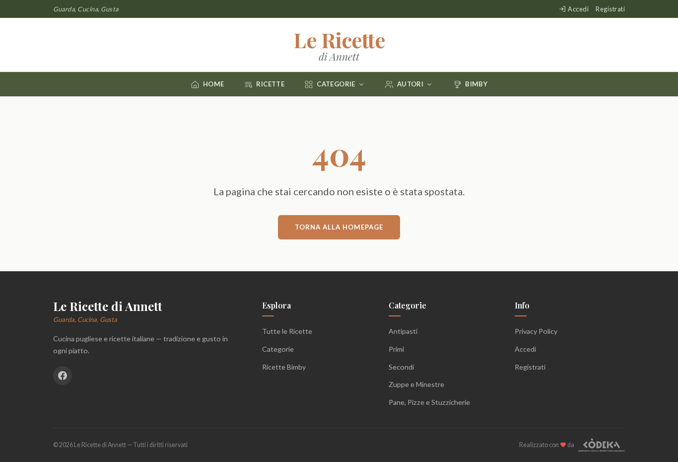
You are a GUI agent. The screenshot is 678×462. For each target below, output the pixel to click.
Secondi (401, 367)
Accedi (578, 9)
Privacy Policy (536, 331)
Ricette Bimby (284, 367)
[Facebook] (62, 375)
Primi (396, 349)
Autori (410, 84)
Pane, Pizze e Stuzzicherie (429, 402)
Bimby (476, 84)
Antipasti (403, 331)
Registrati (610, 9)
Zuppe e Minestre (416, 384)
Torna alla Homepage (339, 227)
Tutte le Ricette (287, 331)
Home (213, 84)
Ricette (270, 84)
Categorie (336, 84)
